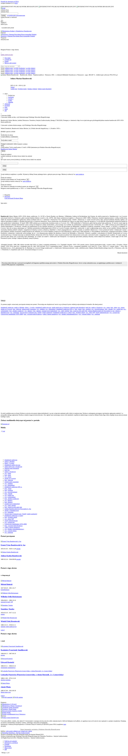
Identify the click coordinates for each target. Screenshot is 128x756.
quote (6, 109)
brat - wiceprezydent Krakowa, (33, 314)
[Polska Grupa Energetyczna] (10, 717)
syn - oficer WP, (90, 312)
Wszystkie (7, 58)
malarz (3, 614)
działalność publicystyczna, (43, 307)
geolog (3, 655)
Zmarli (6, 61)
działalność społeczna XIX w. (13, 487)
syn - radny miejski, (63, 311)
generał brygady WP (7, 602)
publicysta (14, 89)
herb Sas (7, 470)
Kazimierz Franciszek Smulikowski (14, 650)
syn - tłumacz (8, 500)
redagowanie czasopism (11, 482)
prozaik (18, 559)
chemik (18, 549)
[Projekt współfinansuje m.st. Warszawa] (13, 714)
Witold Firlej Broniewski (10, 621)
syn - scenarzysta (9, 522)
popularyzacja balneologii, (49, 311)
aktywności (9, 731)
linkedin (10, 102)
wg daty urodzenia (19, 68)
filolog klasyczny (6, 692)
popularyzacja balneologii (12, 504)
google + (10, 99)
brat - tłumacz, (37, 311)
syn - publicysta (9, 495)
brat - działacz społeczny (11, 499)
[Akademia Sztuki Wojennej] (9, 707)
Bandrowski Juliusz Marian (9, 149)
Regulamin (7, 746)
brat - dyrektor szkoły (10, 517)
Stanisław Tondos (7, 609)
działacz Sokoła (32, 89)
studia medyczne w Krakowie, (61, 307)
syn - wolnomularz (10, 497)
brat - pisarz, (78, 309)
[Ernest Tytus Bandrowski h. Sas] (11, 541)
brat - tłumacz (8, 502)
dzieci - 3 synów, (30, 307)
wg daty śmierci (30, 68)
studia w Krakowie (10, 472)
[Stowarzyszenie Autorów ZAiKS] (11, 711)
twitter (10, 100)
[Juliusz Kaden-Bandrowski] (9, 552)
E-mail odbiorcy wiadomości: (9, 136)
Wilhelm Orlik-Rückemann (11, 597)
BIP (5, 749)
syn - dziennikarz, (50, 309)
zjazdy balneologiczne (11, 520)
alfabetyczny (17, 731)
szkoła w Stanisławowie (11, 510)
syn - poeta (7, 473)
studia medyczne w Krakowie (13, 466)
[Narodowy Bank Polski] (8, 709)
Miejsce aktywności (10, 63)
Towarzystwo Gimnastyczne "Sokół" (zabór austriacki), (36, 312)
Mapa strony (8, 748)
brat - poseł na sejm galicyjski (13, 507)
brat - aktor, (114, 307)
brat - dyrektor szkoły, (78, 312)
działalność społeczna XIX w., (65, 309)
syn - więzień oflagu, (85, 314)
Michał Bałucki (6, 584)
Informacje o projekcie (11, 743)
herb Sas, (88, 307)
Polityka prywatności (10, 741)
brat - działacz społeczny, (16, 311)
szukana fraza (5, 10)
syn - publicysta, (118, 309)
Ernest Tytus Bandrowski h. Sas (13, 545)
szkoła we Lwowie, (6, 309)
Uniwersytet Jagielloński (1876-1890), (12, 314)
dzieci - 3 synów (9, 463)
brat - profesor (8, 490)
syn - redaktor (8, 483)
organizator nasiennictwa (8, 667)
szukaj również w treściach (9, 17)
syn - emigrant (95, 314)
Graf (3, 431)
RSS (16, 3)
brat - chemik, (109, 309)
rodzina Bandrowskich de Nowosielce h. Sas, (101, 311)
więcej (3, 630)
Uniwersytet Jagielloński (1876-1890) (15, 524)
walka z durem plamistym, (50, 314)
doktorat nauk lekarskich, (77, 307)
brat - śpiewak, (17, 309)
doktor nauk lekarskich (44, 89)
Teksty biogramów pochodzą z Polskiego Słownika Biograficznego (40, 729)
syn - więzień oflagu (10, 531)
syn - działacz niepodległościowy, (68, 314)
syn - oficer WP (9, 519)
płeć (2, 21)
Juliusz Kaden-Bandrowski (11, 556)
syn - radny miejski (10, 505)
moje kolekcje (80, 174)
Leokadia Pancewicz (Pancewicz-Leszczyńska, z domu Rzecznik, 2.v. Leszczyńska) (32, 675)
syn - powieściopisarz (10, 492)
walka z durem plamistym (12, 527)
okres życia (4, 24)
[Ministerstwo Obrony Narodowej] (11, 706)
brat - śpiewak (8, 480)
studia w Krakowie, (97, 307)
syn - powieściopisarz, (97, 309)
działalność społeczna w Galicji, (62, 312)
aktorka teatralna (5, 680)
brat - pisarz (7, 488)
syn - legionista (8, 512)
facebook (11, 97)
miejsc (30, 731)
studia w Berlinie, (19, 307)
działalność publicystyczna (12, 465)
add (5, 110)
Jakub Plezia (6, 687)
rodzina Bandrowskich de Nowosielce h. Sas (17, 509)
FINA (17, 1)
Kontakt (6, 744)
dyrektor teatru (22, 89)
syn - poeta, (106, 307)
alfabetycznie (9, 68)
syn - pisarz (7, 477)
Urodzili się (7, 59)
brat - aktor (7, 475)
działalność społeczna (10, 460)
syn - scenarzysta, (114, 312)
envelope (7, 105)
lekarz (13, 87)
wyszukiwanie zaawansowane (16, 15)
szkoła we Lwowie (10, 478)
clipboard (7, 104)
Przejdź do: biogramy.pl (8, 1)
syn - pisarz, (121, 307)
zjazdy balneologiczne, (102, 312)
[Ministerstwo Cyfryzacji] (8, 704)
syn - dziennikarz (9, 485)
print (5, 107)
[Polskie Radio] (5, 712)
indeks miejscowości (7, 55)
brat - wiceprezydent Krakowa (13, 526)
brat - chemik (8, 493)
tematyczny (24, 731)
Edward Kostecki (7, 662)
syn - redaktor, (41, 309)
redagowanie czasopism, (29, 309)
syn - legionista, (14, 312)
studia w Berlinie (9, 461)
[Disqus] (64, 340)
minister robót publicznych (8, 626)
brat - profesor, (86, 309)
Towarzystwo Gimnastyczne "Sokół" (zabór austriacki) (20, 514)
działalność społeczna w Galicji (13, 515)
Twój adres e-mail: (6, 140)
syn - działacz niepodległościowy (14, 529)
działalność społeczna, (7, 307)
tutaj (64, 724)
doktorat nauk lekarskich (11, 468)
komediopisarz (5, 589)
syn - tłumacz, (28, 311)
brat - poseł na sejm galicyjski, (79, 311)
